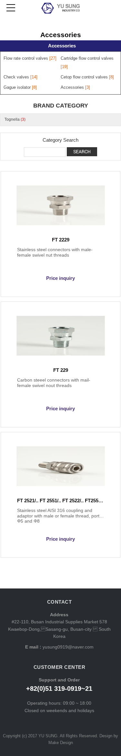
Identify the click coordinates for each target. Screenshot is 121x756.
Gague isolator (17, 87)
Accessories (62, 45)
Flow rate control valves (26, 58)
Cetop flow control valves (84, 77)
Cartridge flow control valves (87, 58)
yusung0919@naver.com (67, 646)
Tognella (15, 119)
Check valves (16, 77)
